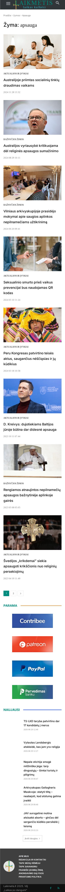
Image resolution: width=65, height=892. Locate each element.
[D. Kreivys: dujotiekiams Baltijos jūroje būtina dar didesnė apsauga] (32, 396)
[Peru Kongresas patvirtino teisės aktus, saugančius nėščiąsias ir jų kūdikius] (32, 325)
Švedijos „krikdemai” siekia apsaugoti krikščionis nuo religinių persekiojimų (30, 566)
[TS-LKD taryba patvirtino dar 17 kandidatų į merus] (12, 724)
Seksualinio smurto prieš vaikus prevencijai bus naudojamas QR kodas (28, 287)
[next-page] (21, 593)
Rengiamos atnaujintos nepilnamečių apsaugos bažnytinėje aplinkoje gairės (31, 495)
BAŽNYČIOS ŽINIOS (13, 139)
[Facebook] (51, 888)
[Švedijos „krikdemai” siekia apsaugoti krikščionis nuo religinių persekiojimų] (32, 532)
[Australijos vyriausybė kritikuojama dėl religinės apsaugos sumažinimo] (32, 117)
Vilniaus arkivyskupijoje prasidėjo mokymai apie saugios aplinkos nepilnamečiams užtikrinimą (29, 216)
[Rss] (58, 888)
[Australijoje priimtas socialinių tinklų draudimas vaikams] (32, 51)
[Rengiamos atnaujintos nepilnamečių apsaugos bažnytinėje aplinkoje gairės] (32, 461)
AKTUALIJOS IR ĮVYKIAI (15, 73)
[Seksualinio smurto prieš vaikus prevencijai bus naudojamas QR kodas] (32, 253)
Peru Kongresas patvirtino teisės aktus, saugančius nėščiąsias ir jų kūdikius (29, 358)
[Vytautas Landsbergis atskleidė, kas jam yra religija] (12, 746)
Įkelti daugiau (31, 838)
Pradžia (7, 15)
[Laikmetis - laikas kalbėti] (33, 4)
